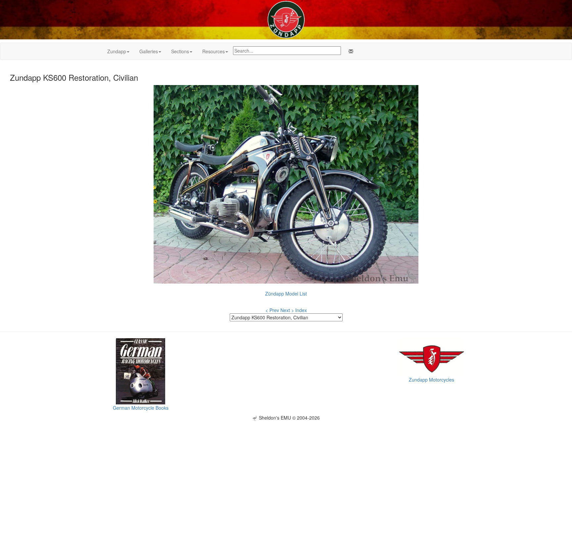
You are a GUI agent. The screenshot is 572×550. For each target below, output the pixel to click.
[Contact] (349, 51)
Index (301, 310)
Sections (180, 51)
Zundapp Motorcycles (431, 379)
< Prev (272, 310)
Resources (213, 51)
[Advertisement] (286, 467)
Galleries (148, 51)
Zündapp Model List (286, 293)
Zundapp (116, 51)
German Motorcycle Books (140, 407)
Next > (287, 310)
